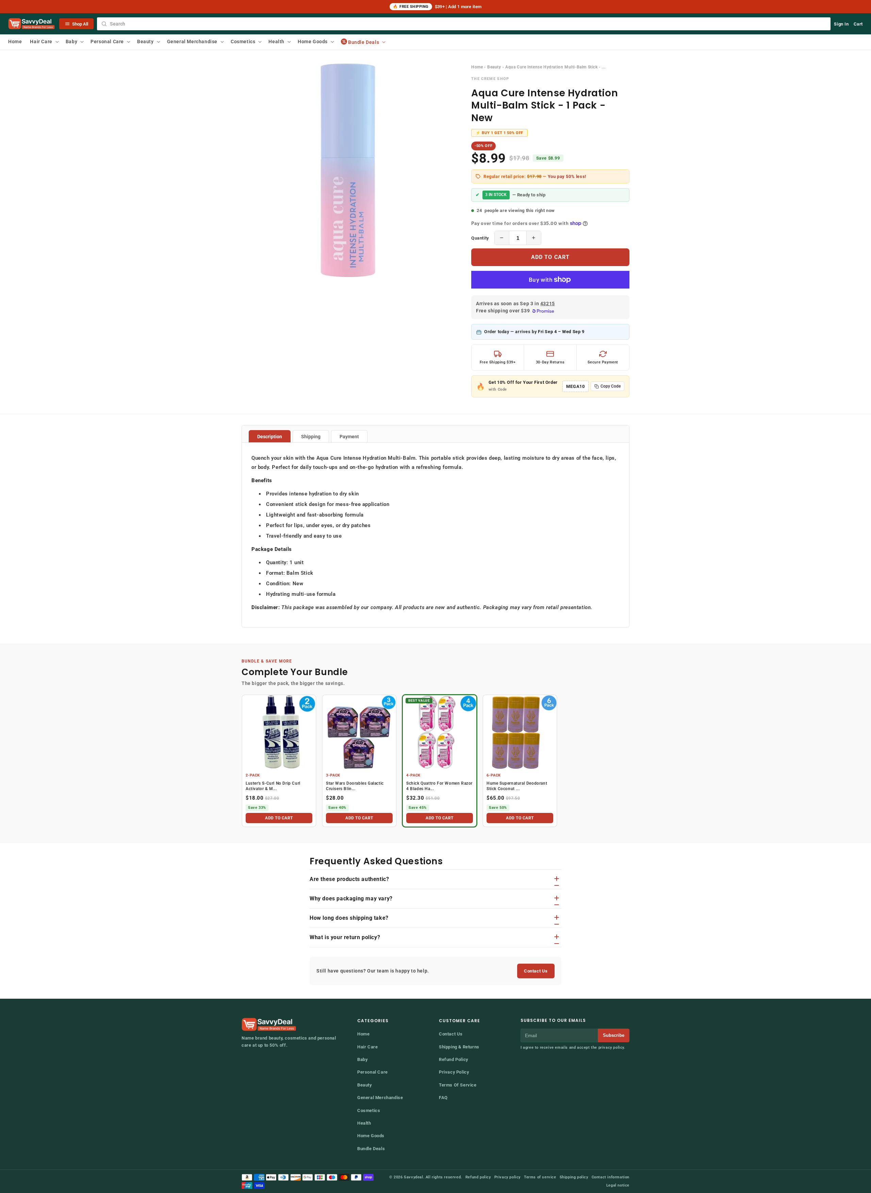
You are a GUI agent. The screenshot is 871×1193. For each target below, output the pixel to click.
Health (364, 1123)
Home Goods (370, 1135)
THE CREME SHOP (490, 79)
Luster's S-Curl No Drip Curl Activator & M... (273, 786)
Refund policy (478, 1177)
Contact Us (536, 971)
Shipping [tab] (311, 436)
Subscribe (613, 1035)
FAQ (443, 1097)
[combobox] (464, 23)
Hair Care (367, 1046)
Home (477, 67)
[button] (43, 41)
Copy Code (611, 386)
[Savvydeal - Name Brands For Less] (269, 1024)
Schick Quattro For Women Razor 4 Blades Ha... (439, 786)
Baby (362, 1059)
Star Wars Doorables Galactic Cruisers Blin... (355, 786)
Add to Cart (550, 257)
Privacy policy (507, 1177)
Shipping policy (574, 1177)
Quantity (480, 238)
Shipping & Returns (459, 1046)
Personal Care (372, 1072)
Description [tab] (269, 436)
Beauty (494, 67)
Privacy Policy (454, 1072)
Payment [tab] (349, 436)
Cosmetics (368, 1110)
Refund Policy (453, 1059)
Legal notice (617, 1185)
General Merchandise (380, 1097)
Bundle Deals (371, 1148)
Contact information (610, 1177)
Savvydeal (413, 1177)
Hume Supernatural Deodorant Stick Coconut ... (517, 786)
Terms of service (540, 1177)
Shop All (80, 24)
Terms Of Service (458, 1085)
